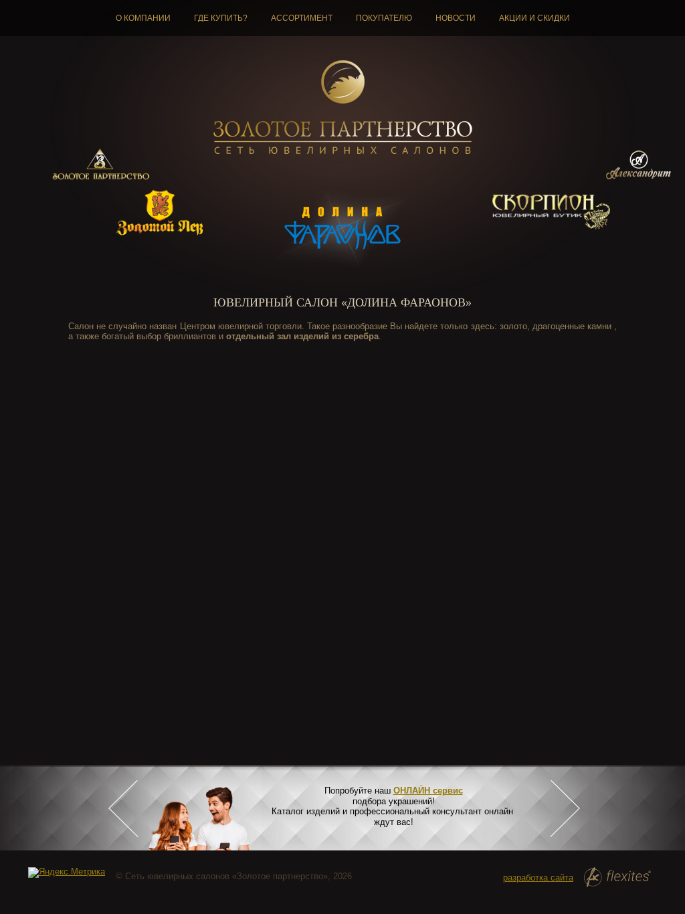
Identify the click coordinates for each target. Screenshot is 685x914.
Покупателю (384, 18)
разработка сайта (538, 878)
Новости (455, 18)
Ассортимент (301, 18)
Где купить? (221, 18)
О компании (143, 18)
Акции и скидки (534, 18)
